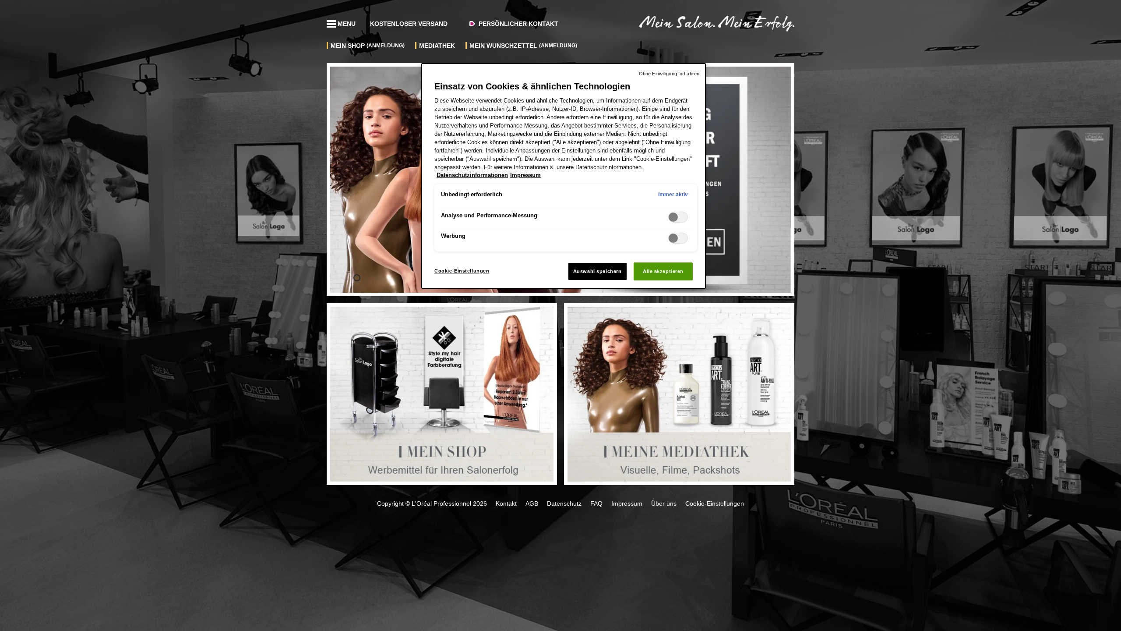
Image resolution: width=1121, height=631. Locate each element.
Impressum (626, 503)
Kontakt (506, 503)
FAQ (596, 503)
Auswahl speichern (597, 271)
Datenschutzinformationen (472, 175)
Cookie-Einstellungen (461, 270)
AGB (531, 503)
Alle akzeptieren (663, 271)
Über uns (664, 503)
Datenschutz (564, 503)
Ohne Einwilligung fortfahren (669, 73)
